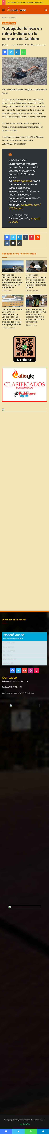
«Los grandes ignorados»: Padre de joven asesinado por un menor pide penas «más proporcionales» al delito (36, 281)
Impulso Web (24, 1124)
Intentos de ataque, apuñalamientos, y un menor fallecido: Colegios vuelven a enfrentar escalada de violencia (36, 315)
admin (6, 45)
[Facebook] (7, 237)
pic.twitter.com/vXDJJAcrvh (24, 206)
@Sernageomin (22, 181)
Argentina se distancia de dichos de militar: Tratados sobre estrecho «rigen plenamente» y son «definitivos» (12, 281)
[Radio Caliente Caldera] (17, 9)
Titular (13, 23)
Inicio (6, 17)
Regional (12, 17)
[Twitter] (13, 237)
